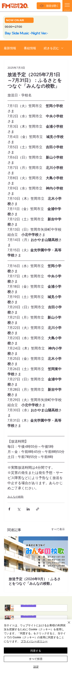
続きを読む (51, 48)
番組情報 (30, 48)
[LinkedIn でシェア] (28, 509)
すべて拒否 (35, 659)
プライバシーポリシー (34, 641)
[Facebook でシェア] (9, 509)
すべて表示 (58, 529)
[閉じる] (66, 624)
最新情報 (10, 48)
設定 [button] (36, 666)
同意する (35, 650)
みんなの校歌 (15, 496)
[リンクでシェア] (37, 509)
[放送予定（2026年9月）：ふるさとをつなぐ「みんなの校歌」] (36, 554)
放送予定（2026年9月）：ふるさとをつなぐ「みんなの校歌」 (35, 581)
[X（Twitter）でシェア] (19, 509)
